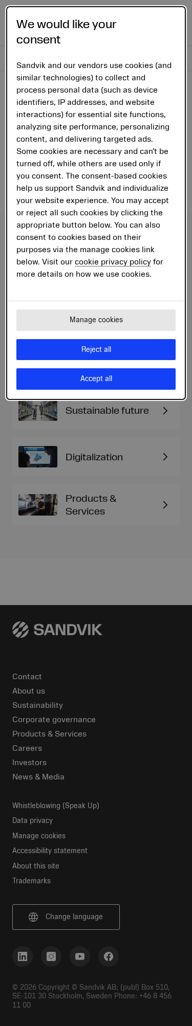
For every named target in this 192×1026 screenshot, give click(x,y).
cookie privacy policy (113, 262)
